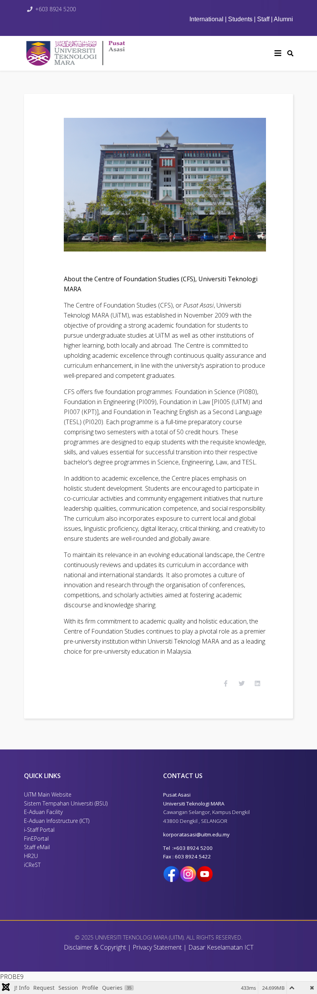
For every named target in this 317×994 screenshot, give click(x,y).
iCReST (32, 864)
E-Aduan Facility (43, 812)
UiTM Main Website (48, 794)
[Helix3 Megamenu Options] (277, 53)
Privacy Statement (157, 947)
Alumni (283, 19)
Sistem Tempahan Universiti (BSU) (65, 803)
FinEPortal (36, 838)
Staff (263, 19)
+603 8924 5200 (55, 9)
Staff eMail (37, 847)
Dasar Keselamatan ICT (221, 947)
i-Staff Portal (39, 829)
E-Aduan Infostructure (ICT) (56, 820)
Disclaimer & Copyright (95, 947)
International (207, 19)
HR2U (31, 856)
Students (240, 19)
